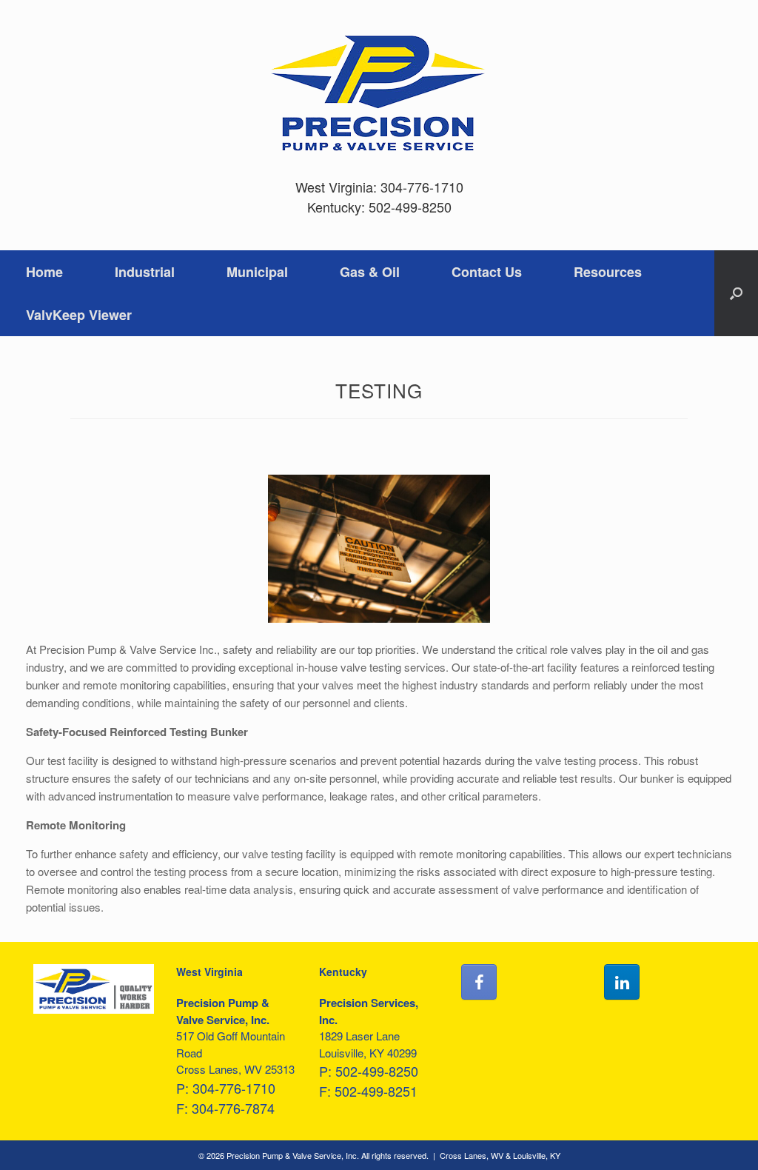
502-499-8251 (376, 1090)
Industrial (145, 271)
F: (184, 1107)
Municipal (257, 271)
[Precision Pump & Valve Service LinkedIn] (622, 982)
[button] (736, 293)
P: (184, 1087)
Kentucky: (338, 206)
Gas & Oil (370, 271)
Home (44, 271)
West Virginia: (337, 186)
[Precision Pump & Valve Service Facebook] (479, 982)
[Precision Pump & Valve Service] (379, 94)
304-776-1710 (421, 186)
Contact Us (487, 271)
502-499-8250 (410, 206)
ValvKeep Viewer (79, 314)
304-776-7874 (233, 1107)
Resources (608, 271)
